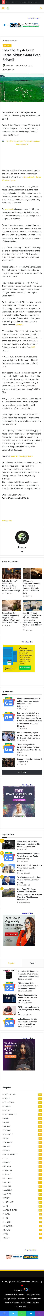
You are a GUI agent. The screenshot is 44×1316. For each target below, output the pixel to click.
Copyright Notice (9, 1299)
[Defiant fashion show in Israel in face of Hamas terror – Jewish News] (9, 1022)
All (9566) (22, 772)
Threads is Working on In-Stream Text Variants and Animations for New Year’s (28, 974)
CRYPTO (6, 1182)
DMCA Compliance (34, 1299)
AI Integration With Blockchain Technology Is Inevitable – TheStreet (28, 985)
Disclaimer (21, 1299)
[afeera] (14, 8)
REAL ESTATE (8, 1103)
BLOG (5, 1218)
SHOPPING (7, 1142)
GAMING (6, 1146)
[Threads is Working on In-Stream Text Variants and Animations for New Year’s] (9, 974)
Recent (33, 963)
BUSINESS (7, 1170)
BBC (33, 347)
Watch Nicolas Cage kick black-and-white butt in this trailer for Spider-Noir (28, 844)
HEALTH (6, 1238)
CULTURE (7, 1194)
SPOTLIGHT (8, 1202)
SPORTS (6, 1130)
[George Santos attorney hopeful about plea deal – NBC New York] (9, 998)
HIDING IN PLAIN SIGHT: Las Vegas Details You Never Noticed (29, 868)
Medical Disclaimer (12, 1303)
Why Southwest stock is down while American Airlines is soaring (29, 880)
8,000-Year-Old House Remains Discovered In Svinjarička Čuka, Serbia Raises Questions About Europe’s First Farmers (29, 894)
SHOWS (6, 1099)
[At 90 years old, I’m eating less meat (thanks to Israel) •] (9, 1010)
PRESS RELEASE (9, 1115)
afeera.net (9, 65)
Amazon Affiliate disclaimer (15, 1295)
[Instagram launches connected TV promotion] (8, 762)
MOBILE (6, 1150)
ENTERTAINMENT (10, 1154)
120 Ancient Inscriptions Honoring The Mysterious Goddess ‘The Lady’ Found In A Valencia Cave (31, 587)
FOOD (5, 1234)
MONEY (6, 1198)
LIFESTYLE (7, 1178)
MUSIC (6, 1138)
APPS (5, 1206)
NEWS (5, 1119)
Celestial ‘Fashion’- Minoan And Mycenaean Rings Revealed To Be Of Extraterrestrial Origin (11, 586)
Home (6, 40)
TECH (5, 1158)
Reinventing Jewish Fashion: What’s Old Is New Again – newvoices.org (28, 856)
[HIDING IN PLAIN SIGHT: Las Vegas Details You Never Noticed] (8, 868)
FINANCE (7, 1162)
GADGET (6, 1111)
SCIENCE (7, 1107)
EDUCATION (8, 1226)
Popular (11, 963)
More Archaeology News (22, 456)
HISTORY (13, 40)
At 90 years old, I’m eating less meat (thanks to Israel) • (29, 1009)
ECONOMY (7, 1186)
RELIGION (7, 1222)
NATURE (6, 1230)
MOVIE (6, 1123)
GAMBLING (7, 1190)
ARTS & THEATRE (10, 1210)
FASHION (7, 1166)
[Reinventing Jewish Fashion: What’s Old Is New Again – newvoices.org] (8, 856)
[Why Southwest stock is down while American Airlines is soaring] (8, 880)
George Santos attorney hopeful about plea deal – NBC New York (28, 997)
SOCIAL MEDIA (9, 1095)
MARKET (6, 1174)
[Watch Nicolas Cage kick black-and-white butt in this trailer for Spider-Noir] (8, 844)
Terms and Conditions (22, 1307)
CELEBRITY (7, 1134)
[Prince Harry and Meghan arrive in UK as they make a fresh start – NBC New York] (8, 736)
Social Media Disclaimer (30, 1303)
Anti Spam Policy (33, 1295)
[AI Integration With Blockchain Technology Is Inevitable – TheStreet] (9, 986)
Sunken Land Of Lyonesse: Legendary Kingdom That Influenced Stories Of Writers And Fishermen (11, 618)
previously (9, 209)
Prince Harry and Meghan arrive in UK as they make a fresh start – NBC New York (28, 735)
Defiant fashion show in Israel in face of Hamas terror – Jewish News (27, 1021)
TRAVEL (6, 1214)
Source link (7, 520)
